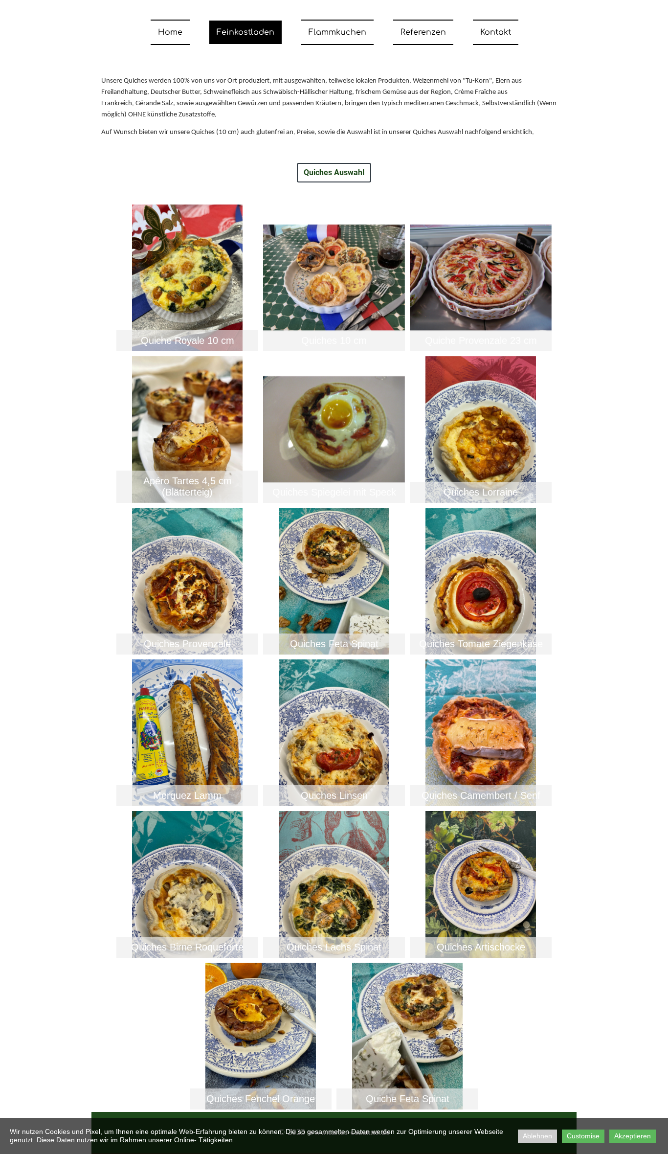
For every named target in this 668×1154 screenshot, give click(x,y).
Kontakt (495, 32)
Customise (583, 1136)
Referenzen (423, 32)
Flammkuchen (337, 32)
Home (170, 32)
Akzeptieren (632, 1136)
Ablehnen (537, 1136)
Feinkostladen (245, 32)
